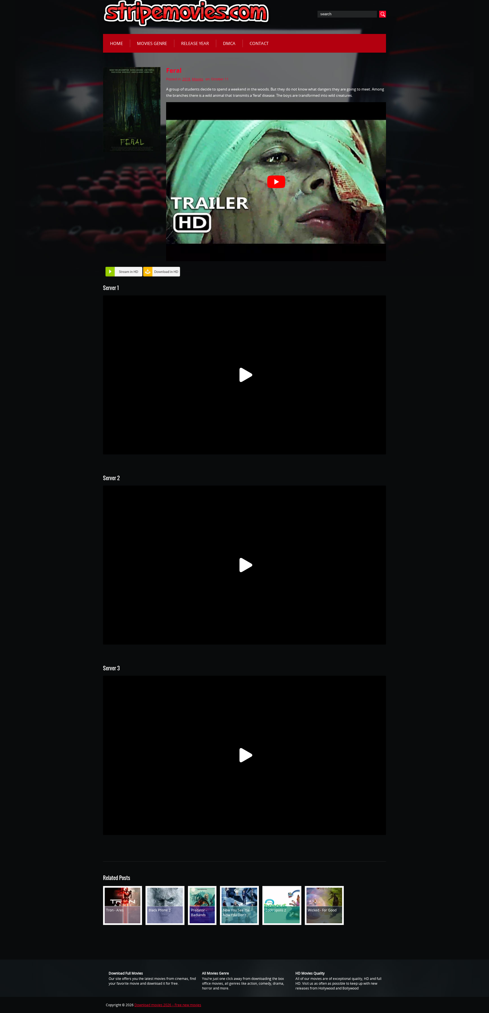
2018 (186, 79)
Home (116, 43)
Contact (259, 43)
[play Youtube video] (276, 181)
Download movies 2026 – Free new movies (167, 1005)
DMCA (229, 43)
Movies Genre (152, 43)
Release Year (195, 43)
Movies (197, 79)
